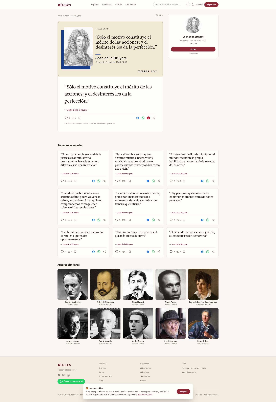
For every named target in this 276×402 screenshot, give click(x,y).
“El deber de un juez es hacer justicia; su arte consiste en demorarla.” (192, 234)
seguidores (193, 53)
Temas (102, 372)
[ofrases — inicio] (65, 5)
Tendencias (107, 4)
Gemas (143, 380)
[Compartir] (154, 118)
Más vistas (144, 372)
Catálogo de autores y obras (194, 368)
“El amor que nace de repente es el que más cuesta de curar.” (136, 234)
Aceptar (183, 391)
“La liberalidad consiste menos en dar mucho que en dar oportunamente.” (82, 236)
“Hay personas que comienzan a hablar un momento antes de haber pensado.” (191, 197)
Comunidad (130, 4)
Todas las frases (105, 376)
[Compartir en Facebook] (137, 118)
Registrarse (211, 4)
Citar (161, 15)
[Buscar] (188, 4)
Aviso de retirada (189, 372)
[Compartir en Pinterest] (148, 118)
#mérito (85, 124)
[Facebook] (58, 375)
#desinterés (101, 124)
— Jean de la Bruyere (76, 110)
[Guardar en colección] (79, 118)
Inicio (59, 15)
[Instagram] (63, 375)
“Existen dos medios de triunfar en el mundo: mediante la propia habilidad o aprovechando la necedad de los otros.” (192, 160)
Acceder (199, 4)
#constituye (77, 124)
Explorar (95, 4)
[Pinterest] (68, 375)
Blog (101, 380)
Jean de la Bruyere (73, 15)
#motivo (93, 124)
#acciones (68, 124)
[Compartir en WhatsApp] (143, 118)
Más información (145, 394)
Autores (118, 4)
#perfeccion (111, 124)
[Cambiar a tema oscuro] (193, 4)
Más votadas (145, 368)
